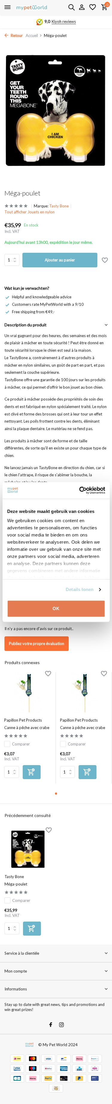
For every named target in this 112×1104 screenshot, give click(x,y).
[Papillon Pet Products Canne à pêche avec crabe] (27, 693)
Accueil (32, 35)
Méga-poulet (15, 884)
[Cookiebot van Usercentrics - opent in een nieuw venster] (79, 490)
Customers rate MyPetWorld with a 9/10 (48, 304)
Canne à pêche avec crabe (26, 727)
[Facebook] (50, 1025)
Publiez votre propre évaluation (36, 643)
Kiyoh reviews (64, 21)
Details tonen (79, 589)
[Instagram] (61, 1025)
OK (56, 608)
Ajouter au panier (60, 260)
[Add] (32, 772)
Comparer (21, 744)
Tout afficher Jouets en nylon (29, 212)
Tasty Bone (59, 206)
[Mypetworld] (31, 7)
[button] (56, 794)
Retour (16, 35)
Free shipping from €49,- (33, 311)
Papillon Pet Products (23, 720)
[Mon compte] (82, 7)
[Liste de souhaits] (92, 7)
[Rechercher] (71, 7)
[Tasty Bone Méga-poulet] (28, 850)
